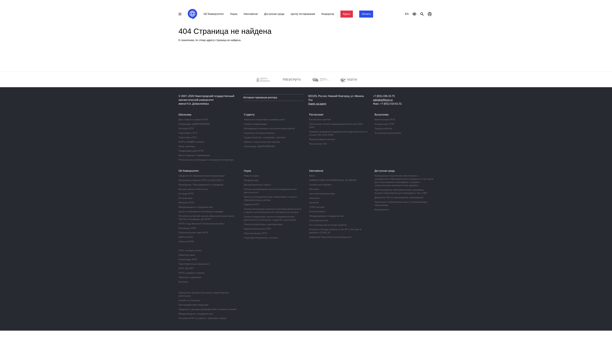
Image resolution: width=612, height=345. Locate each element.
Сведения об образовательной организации (201, 175)
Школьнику (184, 114)
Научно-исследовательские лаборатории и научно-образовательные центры (271, 198)
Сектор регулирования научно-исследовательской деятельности (270, 191)
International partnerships (322, 193)
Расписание (316, 114)
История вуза (185, 198)
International (251, 14)
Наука (233, 14)
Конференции (251, 180)
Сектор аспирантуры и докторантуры (263, 224)
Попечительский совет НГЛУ (193, 232)
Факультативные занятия (322, 139)
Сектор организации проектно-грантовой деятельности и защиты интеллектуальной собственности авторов (273, 210)
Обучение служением (189, 277)
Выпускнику (382, 114)
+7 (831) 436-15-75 (384, 96)
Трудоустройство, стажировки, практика (264, 137)
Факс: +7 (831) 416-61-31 (387, 103)
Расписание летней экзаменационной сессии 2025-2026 (336, 125)
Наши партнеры (186, 146)
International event (318, 220)
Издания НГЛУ (251, 204)
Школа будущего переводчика (194, 155)
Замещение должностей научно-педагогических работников (203, 294)
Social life (314, 202)
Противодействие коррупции (193, 304)
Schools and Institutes (320, 184)
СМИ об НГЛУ (185, 237)
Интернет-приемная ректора (260, 97)
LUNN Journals (316, 207)
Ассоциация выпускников (388, 133)
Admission (314, 198)
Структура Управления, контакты (261, 237)
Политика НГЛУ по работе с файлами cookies (202, 318)
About (312, 175)
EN (407, 14)
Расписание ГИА (318, 143)
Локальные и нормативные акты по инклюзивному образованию (401, 203)
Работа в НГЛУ (186, 241)
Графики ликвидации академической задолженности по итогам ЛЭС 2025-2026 (338, 133)
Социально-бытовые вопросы (259, 133)
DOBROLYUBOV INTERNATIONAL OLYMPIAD (332, 180)
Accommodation (317, 211)
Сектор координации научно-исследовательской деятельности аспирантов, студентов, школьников (270, 218)
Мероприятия (382, 209)
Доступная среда (274, 14)
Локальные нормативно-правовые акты (264, 119)
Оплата (366, 14)
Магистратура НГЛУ (385, 119)
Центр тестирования (303, 14)
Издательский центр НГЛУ (257, 228)
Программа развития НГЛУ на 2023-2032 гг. (201, 180)
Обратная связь (186, 255)
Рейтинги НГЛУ (186, 202)
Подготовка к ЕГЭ (187, 137)
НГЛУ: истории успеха (190, 250)
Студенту (249, 114)
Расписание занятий (320, 119)
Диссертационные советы (257, 184)
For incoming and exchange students (328, 225)
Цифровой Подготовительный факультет (330, 237)
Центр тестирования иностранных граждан (200, 211)
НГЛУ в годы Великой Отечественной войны (201, 223)
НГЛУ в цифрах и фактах (191, 273)
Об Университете (214, 14)
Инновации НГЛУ (187, 228)
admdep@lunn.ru (383, 100)
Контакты (183, 281)
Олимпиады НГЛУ (187, 259)
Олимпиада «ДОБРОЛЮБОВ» (194, 124)
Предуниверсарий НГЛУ (191, 151)
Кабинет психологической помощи (262, 142)
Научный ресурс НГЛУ (255, 233)
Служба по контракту (189, 300)
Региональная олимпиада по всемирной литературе (205, 159)
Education (314, 189)
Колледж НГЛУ (186, 128)
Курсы (346, 14)
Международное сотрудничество (195, 207)
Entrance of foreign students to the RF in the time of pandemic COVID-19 (335, 231)
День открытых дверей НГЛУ (193, 119)
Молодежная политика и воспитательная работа (269, 128)
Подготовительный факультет (193, 264)
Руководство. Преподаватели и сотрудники (200, 184)
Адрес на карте (317, 103)
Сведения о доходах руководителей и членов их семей (207, 309)
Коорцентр (327, 14)
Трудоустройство (383, 128)
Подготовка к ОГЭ (187, 133)
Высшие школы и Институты (193, 189)
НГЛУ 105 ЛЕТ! (186, 268)
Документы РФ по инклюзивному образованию (399, 197)
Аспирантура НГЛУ (384, 124)
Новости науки (251, 175)
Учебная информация (255, 124)
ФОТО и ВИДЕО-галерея (191, 142)
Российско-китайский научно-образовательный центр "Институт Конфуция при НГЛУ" (206, 217)
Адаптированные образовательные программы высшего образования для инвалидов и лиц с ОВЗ (401, 191)
